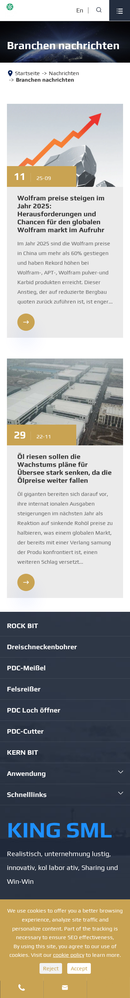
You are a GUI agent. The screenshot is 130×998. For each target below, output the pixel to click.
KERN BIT (22, 752)
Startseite (27, 73)
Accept (79, 968)
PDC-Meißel (26, 668)
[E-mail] (108, 982)
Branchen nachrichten (45, 79)
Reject (51, 968)
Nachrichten (64, 73)
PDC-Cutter (25, 731)
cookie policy (68, 955)
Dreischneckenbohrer (42, 647)
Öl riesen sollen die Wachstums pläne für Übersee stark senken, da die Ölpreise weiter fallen (64, 468)
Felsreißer (24, 689)
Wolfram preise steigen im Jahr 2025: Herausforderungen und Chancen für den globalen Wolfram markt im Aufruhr (61, 214)
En (79, 10)
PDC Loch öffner (33, 710)
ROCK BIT (22, 625)
